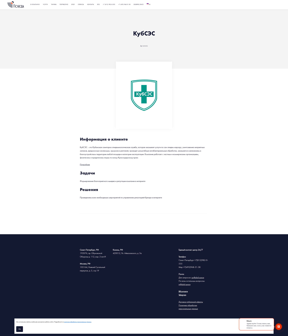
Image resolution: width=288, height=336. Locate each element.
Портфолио (64, 4)
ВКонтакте (183, 291)
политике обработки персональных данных (77, 322)
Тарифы (53, 4)
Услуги (45, 4)
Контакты (90, 4)
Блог (73, 4)
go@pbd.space (138, 4)
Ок (19, 329)
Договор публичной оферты (191, 302)
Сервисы (81, 4)
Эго (98, 4)
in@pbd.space (184, 284)
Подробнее (85, 164)
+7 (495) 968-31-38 (124, 4)
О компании (35, 4)
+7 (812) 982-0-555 (109, 4)
